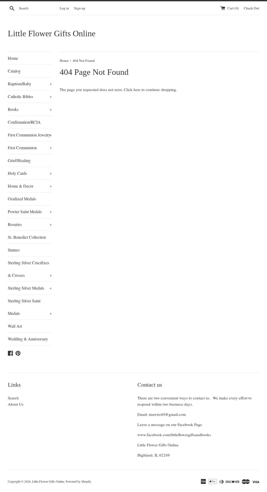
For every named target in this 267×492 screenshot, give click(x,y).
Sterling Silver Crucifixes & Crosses (30, 269)
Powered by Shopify (78, 481)
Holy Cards (30, 173)
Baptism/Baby (30, 83)
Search (13, 397)
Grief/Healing (19, 160)
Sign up (79, 8)
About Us (15, 404)
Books (30, 109)
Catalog (14, 71)
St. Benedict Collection (27, 237)
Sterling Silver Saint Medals (30, 307)
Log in (64, 8)
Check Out (251, 8)
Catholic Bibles (30, 96)
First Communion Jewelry (30, 134)
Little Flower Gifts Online (51, 33)
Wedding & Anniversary (28, 338)
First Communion (30, 147)
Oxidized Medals (22, 198)
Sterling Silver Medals (30, 288)
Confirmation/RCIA (24, 122)
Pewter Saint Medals (30, 211)
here (137, 89)
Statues (14, 250)
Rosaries (30, 224)
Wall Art (15, 326)
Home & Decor (30, 186)
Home (13, 58)
